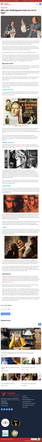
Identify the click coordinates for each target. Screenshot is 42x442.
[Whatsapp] (38, 439)
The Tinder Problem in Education (7, 383)
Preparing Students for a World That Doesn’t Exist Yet (10, 368)
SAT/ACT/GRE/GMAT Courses (28, 399)
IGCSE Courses (25, 397)
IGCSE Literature (15, 48)
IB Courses (24, 395)
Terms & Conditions (35, 440)
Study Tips (5, 350)
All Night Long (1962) (21, 144)
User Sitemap (25, 407)
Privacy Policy (28, 440)
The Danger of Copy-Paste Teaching (28, 383)
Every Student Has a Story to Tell (28, 367)
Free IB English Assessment (27, 405)
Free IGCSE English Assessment (28, 403)
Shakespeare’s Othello (8, 282)
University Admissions (26, 401)
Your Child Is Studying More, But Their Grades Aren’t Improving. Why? (17, 353)
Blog (2, 350)
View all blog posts (5, 313)
